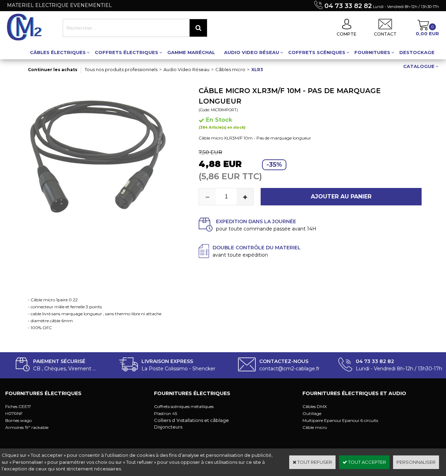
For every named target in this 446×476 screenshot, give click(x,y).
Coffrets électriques (126, 52)
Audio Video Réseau (251, 52)
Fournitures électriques (43, 393)
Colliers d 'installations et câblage (191, 420)
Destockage (417, 52)
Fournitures (372, 52)
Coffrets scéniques (316, 52)
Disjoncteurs (168, 427)
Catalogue (419, 66)
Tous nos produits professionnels (121, 69)
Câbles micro (230, 69)
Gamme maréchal (191, 52)
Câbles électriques (58, 52)
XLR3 (257, 69)
